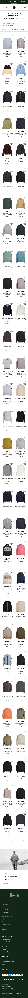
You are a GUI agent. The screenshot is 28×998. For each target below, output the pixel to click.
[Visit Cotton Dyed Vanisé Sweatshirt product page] (20, 678)
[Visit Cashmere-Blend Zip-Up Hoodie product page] (7, 678)
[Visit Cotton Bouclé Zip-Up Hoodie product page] (7, 651)
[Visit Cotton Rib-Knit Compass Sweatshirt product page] (7, 248)
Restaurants (5, 909)
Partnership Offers (6, 941)
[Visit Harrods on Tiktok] (16, 979)
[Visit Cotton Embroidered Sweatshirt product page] (7, 488)
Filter (22, 29)
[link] (14, 859)
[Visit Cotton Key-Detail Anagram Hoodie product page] (20, 61)
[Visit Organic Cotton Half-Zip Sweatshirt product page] (7, 168)
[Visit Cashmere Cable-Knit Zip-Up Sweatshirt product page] (7, 785)
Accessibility (5, 984)
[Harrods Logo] (14, 895)
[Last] (23, 840)
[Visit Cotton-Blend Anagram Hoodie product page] (7, 115)
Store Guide (5, 907)
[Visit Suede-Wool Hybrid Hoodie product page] (20, 195)
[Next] (19, 840)
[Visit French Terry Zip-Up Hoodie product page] (7, 301)
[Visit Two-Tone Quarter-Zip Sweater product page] (7, 61)
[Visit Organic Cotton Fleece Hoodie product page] (20, 705)
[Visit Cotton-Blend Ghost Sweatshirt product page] (20, 598)
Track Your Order (6, 924)
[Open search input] (6, 7)
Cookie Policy (5, 952)
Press (3, 966)
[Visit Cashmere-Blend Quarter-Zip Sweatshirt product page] (7, 328)
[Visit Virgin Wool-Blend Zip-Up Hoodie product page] (20, 488)
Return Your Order (6, 927)
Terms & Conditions (6, 986)
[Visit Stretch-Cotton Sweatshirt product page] (20, 811)
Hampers (4, 929)
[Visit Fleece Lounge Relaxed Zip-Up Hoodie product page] (20, 570)
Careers (4, 964)
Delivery (4, 919)
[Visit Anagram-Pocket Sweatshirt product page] (7, 141)
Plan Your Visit (5, 904)
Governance (5, 969)
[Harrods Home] (14, 7)
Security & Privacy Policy (7, 988)
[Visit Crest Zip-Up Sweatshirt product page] (20, 301)
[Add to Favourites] (12, 35)
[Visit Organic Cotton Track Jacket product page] (20, 35)
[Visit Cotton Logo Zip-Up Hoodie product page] (7, 758)
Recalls (4, 949)
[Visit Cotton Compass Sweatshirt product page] (7, 35)
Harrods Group (5, 959)
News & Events (5, 912)
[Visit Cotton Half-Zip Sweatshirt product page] (20, 651)
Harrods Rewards (6, 939)
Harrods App (5, 932)
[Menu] (3, 7)
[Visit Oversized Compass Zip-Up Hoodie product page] (7, 811)
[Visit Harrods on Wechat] (22, 979)
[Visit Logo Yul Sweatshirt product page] (20, 758)
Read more (23, 18)
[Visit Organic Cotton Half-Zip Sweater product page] (7, 515)
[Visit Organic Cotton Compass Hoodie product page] (20, 88)
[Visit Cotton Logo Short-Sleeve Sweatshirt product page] (7, 355)
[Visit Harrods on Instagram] (13, 979)
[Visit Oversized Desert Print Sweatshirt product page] (20, 515)
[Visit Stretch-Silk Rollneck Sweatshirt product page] (20, 461)
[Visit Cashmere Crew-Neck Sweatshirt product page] (20, 381)
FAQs (3, 944)
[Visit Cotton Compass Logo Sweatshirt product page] (20, 115)
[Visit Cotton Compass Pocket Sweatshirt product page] (7, 195)
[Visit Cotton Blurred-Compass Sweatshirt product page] (20, 731)
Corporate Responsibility (8, 961)
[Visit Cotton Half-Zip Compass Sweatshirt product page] (7, 731)
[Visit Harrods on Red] (19, 979)
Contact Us (5, 947)
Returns (4, 922)
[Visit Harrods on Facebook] (11, 979)
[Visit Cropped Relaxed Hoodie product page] (7, 541)
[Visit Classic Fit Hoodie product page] (7, 625)
